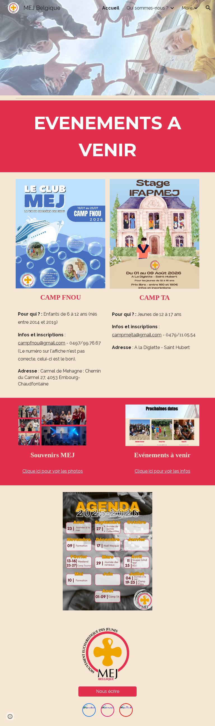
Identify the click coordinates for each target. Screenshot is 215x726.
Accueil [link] (110, 8)
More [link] (187, 8)
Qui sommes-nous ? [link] (148, 8)
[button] (208, 8)
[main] (107, 136)
